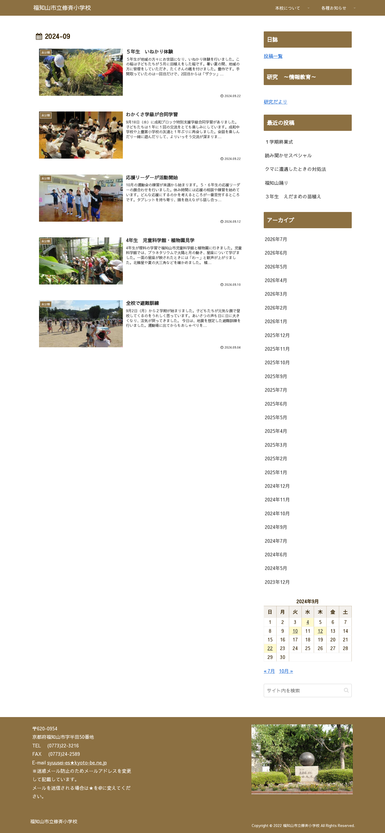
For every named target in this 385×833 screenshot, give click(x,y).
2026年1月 (276, 321)
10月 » (286, 671)
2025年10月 (277, 362)
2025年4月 (276, 431)
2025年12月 (277, 335)
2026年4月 (276, 280)
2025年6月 (276, 403)
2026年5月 (276, 266)
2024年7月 (276, 541)
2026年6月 (276, 252)
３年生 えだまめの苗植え (293, 196)
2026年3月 (276, 293)
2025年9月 (276, 376)
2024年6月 (276, 554)
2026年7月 (276, 239)
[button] (346, 690)
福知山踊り (276, 183)
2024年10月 (277, 513)
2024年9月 (276, 527)
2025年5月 (276, 417)
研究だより (275, 101)
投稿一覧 (273, 56)
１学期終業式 (279, 141)
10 (295, 631)
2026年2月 (276, 307)
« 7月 (269, 671)
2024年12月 (277, 486)
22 (270, 648)
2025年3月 (276, 444)
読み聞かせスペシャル (288, 155)
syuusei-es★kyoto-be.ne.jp (77, 762)
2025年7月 (276, 390)
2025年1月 (276, 472)
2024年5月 (276, 568)
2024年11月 (277, 499)
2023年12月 (277, 582)
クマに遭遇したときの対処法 (295, 169)
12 (320, 631)
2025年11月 (277, 348)
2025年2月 (276, 458)
